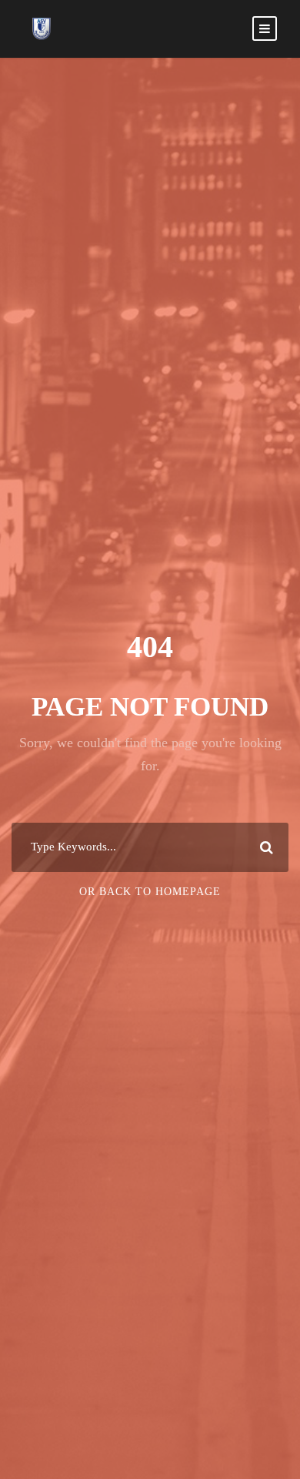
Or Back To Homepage (150, 891)
